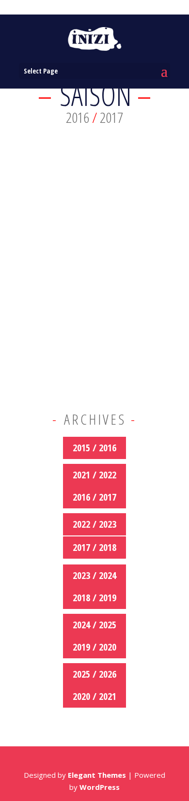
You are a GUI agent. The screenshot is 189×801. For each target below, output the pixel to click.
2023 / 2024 (94, 575)
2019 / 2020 (94, 646)
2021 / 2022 (94, 474)
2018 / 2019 (94, 597)
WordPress (99, 787)
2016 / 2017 (94, 497)
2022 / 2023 (94, 524)
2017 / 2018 (94, 547)
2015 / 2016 (94, 447)
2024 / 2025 (94, 624)
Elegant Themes (97, 775)
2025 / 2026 (94, 674)
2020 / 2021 (94, 696)
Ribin (35, 258)
